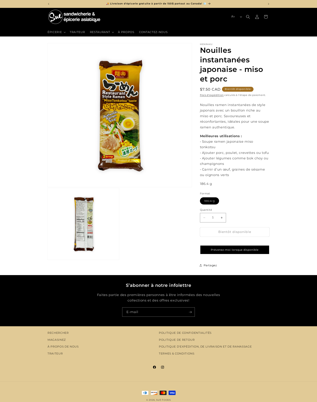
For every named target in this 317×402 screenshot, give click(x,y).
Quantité (206, 209)
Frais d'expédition (212, 95)
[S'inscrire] (190, 312)
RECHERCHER (58, 333)
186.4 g (211, 201)
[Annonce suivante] (269, 4)
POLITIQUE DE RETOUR (177, 339)
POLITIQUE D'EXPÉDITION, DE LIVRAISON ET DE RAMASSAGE (205, 346)
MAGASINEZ (57, 339)
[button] (56, 32)
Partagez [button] (210, 265)
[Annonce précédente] (49, 4)
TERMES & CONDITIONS (176, 353)
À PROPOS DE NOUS (63, 346)
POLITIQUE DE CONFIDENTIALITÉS (185, 333)
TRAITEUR (55, 353)
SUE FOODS (163, 400)
